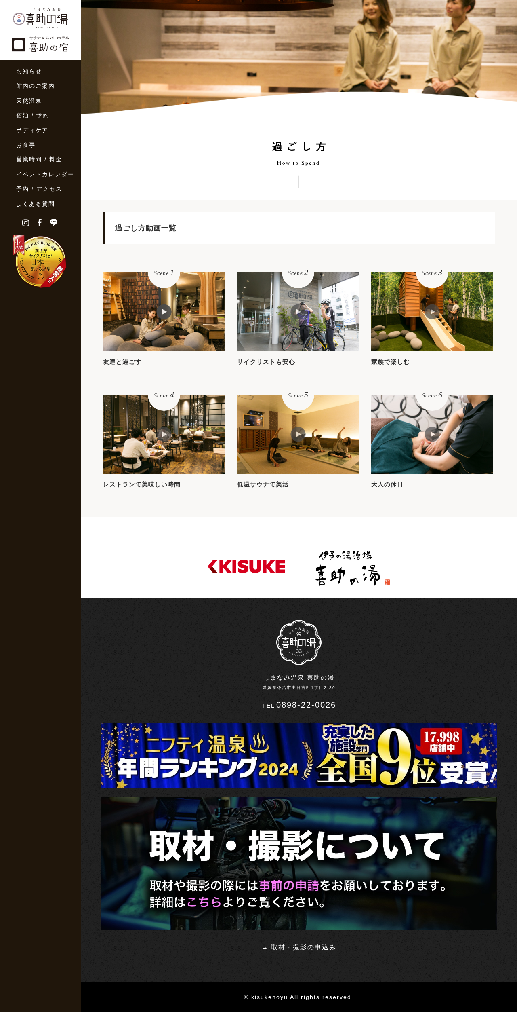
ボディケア (32, 130)
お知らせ (29, 71)
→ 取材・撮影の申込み (298, 947)
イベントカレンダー (45, 174)
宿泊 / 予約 (32, 115)
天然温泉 (29, 100)
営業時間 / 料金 (39, 159)
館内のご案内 (35, 85)
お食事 (26, 145)
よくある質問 (35, 204)
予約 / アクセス (39, 189)
